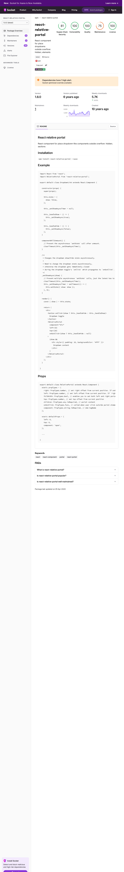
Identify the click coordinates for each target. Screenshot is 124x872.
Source (113, 126)
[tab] (42, 126)
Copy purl (39, 65)
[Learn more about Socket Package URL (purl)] (46, 65)
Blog (64, 10)
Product (23, 10)
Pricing (74, 10)
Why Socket (37, 10)
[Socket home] (9, 10)
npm (36, 18)
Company (52, 10)
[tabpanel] (76, 289)
